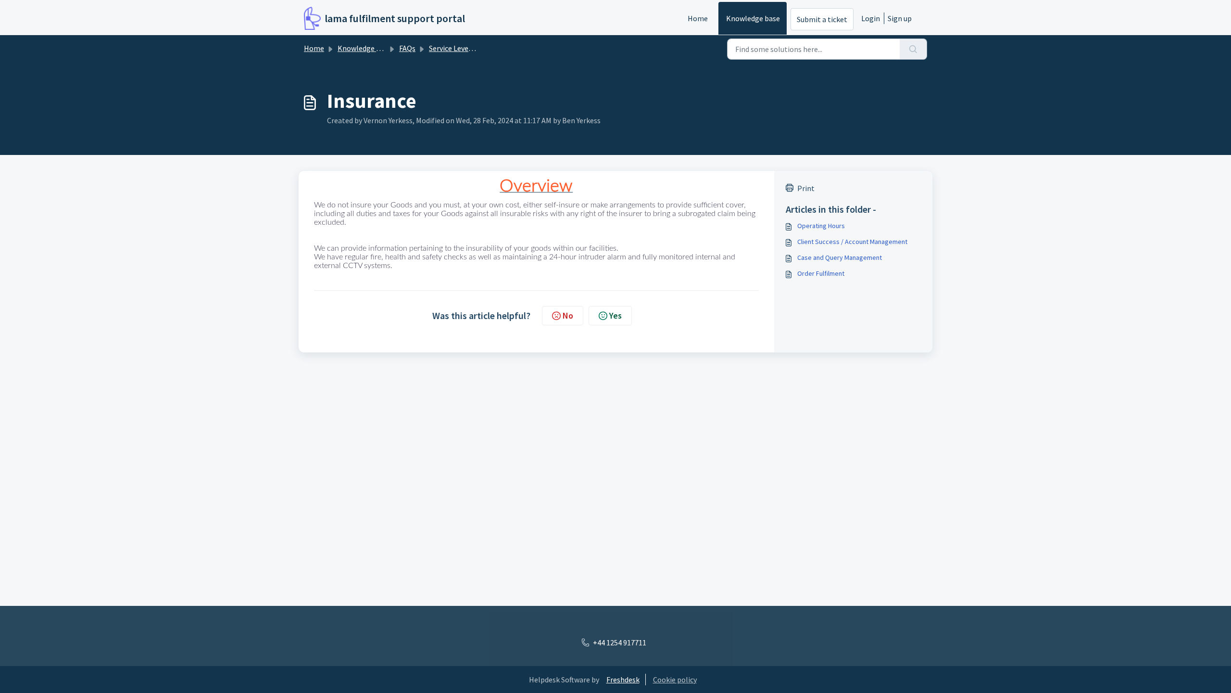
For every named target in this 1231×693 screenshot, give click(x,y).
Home (698, 18)
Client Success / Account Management (852, 241)
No (568, 315)
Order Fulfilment (820, 273)
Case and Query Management (839, 257)
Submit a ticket (822, 19)
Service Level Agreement (469, 48)
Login (870, 18)
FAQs (407, 48)
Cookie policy (675, 679)
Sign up (900, 18)
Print (806, 188)
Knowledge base (753, 18)
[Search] (913, 49)
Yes (615, 315)
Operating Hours (821, 225)
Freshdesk (623, 679)
